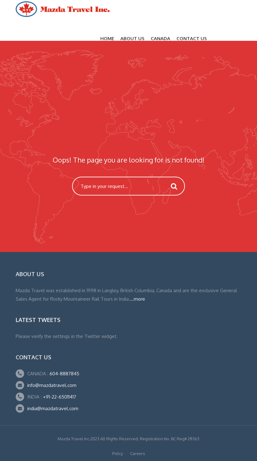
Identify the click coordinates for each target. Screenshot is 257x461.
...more (137, 299)
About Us (132, 38)
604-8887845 (63, 374)
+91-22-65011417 (59, 397)
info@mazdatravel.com (51, 385)
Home (107, 38)
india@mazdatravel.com (52, 408)
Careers (137, 453)
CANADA (160, 38)
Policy (117, 453)
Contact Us (191, 38)
